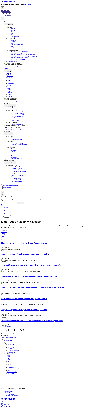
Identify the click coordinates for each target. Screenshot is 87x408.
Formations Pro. (11, 367)
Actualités (3, 235)
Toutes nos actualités (6, 326)
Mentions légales (8, 391)
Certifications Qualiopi (17, 170)
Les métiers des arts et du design (19, 115)
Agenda (3, 233)
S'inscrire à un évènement (18, 176)
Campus (6, 68)
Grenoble (6, 216)
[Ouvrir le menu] (2, 18)
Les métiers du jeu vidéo (17, 116)
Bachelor (13, 150)
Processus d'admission (17, 139)
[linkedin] (6, 399)
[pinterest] (9, 399)
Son (12, 43)
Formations (4, 232)
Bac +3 (13, 31)
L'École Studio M (15, 167)
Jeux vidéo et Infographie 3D (19, 44)
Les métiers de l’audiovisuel (18, 113)
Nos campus (10, 347)
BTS (12, 148)
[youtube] (14, 399)
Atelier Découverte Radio (18, 59)
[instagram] (4, 399)
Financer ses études (16, 137)
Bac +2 (13, 30)
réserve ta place (28, 4)
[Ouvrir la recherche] (2, 192)
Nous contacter (11, 373)
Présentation (4, 230)
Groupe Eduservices (16, 168)
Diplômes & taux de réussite (18, 171)
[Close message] (2, 7)
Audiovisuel (14, 40)
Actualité (13, 155)
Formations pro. (15, 36)
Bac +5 (13, 34)
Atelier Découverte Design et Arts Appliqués (23, 54)
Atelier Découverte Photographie (20, 57)
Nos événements (7, 340)
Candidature (6, 190)
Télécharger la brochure (17, 175)
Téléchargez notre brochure (10, 185)
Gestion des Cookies (9, 394)
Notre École (10, 344)
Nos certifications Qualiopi (14, 346)
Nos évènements (11, 349)
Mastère (13, 151)
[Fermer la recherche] (2, 194)
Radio (12, 46)
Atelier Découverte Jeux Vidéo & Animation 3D (24, 56)
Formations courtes (12, 362)
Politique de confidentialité (11, 395)
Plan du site (7, 392)
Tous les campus (8, 214)
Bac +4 (13, 33)
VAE (8, 370)
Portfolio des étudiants (17, 124)
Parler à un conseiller (16, 178)
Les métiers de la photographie (19, 111)
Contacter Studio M (16, 180)
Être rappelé (6, 207)
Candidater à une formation (18, 181)
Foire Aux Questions (16, 158)
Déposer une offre (12, 372)
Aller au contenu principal (8, 1)
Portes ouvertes (7, 187)
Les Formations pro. (16, 47)
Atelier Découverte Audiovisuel (19, 51)
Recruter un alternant (13, 369)
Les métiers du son (16, 118)
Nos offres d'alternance (13, 350)
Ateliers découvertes (12, 108)
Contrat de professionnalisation (19, 144)
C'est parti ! (20, 202)
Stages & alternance (6, 236)
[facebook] (2, 399)
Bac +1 (13, 28)
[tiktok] (11, 399)
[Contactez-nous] (2, 205)
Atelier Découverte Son (17, 53)
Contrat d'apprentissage (17, 143)
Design (13, 41)
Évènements (14, 157)
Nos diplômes (11, 352)
